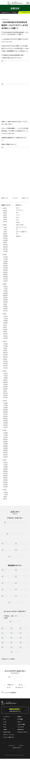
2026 (4, 208)
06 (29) (5, 300)
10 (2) (5, 232)
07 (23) (5, 355)
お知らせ (18, 236)
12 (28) (5, 433)
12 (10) (5, 316)
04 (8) (5, 304)
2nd (17, 212)
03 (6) (5, 217)
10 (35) (5, 291)
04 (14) (5, 245)
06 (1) (5, 327)
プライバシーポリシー (22, 732)
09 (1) (5, 499)
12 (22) (5, 373)
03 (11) (5, 334)
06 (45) (5, 270)
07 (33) (5, 268)
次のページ (25, 198)
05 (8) (5, 242)
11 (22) (5, 318)
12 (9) (5, 227)
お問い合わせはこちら (15, 710)
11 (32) (5, 376)
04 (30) (5, 421)
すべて (17, 208)
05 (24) (5, 418)
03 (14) (5, 247)
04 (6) (5, 391)
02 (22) (5, 308)
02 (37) (5, 455)
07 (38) (5, 444)
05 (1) (5, 213)
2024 (4, 254)
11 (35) (5, 465)
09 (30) (5, 469)
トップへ (15, 198)
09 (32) (5, 323)
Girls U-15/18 (19, 225)
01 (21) (5, 281)
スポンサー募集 (21, 724)
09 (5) (5, 350)
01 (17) (5, 310)
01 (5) (5, 221)
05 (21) (5, 478)
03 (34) (5, 423)
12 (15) (5, 257)
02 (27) (5, 279)
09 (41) (5, 263)
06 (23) (5, 475)
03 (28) (5, 276)
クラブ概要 (20, 719)
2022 (4, 314)
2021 (4, 341)
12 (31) (5, 462)
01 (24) (5, 457)
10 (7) (5, 348)
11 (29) (5, 259)
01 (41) (5, 397)
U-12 (17, 220)
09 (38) (5, 293)
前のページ (5, 198)
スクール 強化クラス (8, 737)
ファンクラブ (20, 727)
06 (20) (5, 240)
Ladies (18, 222)
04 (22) (5, 361)
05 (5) (5, 329)
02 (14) (5, 249)
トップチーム (19, 210)
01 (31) (5, 427)
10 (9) (5, 496)
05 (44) (5, 448)
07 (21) (5, 473)
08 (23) (5, 382)
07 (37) (5, 414)
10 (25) (5, 261)
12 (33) (5, 344)
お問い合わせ (20, 729)
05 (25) (5, 272)
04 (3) (5, 331)
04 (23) (5, 274)
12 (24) (5, 492)
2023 (4, 284)
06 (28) (5, 446)
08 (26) (5, 471)
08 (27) (5, 295)
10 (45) (5, 321)
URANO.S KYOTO (17, 747)
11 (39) (5, 405)
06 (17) (5, 357)
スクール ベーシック (8, 734)
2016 (4, 490)
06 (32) (5, 416)
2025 (4, 225)
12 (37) (5, 286)
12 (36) (5, 403)
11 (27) (5, 289)
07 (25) (5, 384)
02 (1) (5, 219)
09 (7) (5, 234)
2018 (4, 430)
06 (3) (5, 211)
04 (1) (5, 215)
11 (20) (5, 346)
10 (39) (5, 378)
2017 (4, 460)
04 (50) (5, 450)
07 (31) (5, 297)
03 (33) (5, 452)
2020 (4, 371)
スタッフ (19, 722)
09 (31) (5, 380)
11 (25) (5, 494)
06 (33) (5, 386)
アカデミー (21, 745)
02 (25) (5, 484)
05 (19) (5, 302)
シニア (18, 215)
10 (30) (5, 407)
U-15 (17, 217)
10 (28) (5, 467)
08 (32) (5, 441)
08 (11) (5, 352)
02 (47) (5, 395)
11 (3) (5, 229)
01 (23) (5, 251)
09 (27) (5, 439)
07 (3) (5, 325)
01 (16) (5, 338)
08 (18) (5, 236)
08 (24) (5, 266)
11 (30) (5, 435)
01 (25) (5, 486)
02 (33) (5, 425)
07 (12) (5, 238)
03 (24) (5, 482)
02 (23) (5, 336)
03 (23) (5, 306)
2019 (4, 401)
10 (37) (5, 437)
